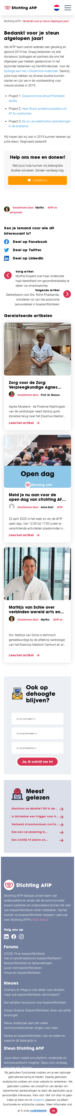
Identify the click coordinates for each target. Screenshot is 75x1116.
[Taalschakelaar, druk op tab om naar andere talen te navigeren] (57, 8)
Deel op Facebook (30, 241)
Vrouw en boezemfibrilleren (22, 973)
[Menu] (67, 7)
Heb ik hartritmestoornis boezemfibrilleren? (33, 958)
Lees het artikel (21, 423)
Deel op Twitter (27, 250)
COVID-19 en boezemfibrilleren (24, 954)
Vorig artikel (24, 271)
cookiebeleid (38, 1110)
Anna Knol (47, 507)
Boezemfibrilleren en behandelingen (28, 963)
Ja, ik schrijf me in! (37, 762)
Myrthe (39, 207)
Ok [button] (53, 1110)
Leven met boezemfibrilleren (23, 968)
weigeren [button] (38, 1100)
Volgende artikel (47, 290)
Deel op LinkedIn (28, 258)
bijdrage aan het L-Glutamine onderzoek (31, 71)
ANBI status (40, 920)
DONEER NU (39, 180)
